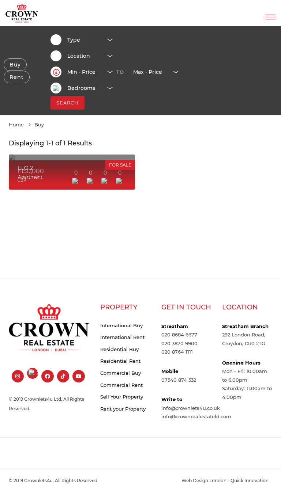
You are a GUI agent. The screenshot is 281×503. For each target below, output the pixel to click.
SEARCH (67, 103)
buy (39, 124)
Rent (17, 77)
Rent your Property (123, 409)
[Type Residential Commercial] (87, 39)
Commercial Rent (121, 385)
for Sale (120, 165)
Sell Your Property (121, 397)
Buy (15, 64)
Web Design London (203, 480)
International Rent (122, 337)
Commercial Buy (120, 373)
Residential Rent (120, 361)
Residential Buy (119, 349)
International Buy (121, 325)
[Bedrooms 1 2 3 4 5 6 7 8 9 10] (87, 88)
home (16, 124)
